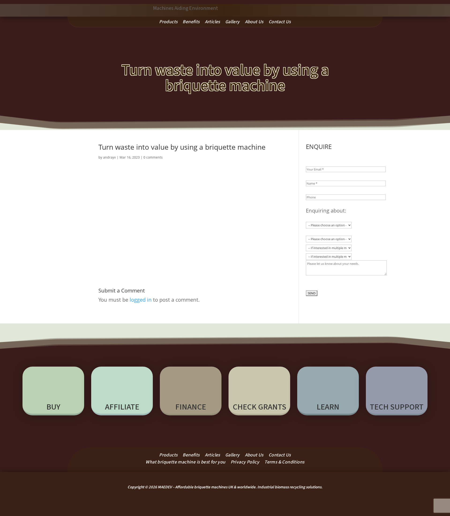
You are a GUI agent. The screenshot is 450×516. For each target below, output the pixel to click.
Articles (212, 22)
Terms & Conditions (284, 462)
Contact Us (280, 22)
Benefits (191, 22)
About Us (254, 22)
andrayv (109, 157)
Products (168, 22)
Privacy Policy (245, 462)
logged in (141, 299)
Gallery (232, 22)
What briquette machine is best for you (185, 462)
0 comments (153, 157)
